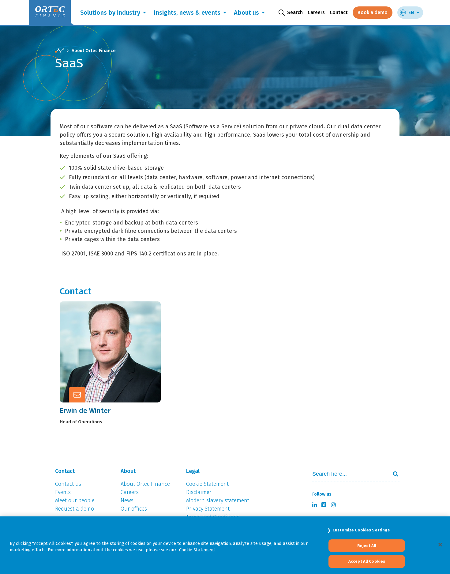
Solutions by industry (110, 12)
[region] (225, 545)
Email (115, 350)
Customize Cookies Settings (361, 530)
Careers (316, 12)
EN (411, 12)
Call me (117, 335)
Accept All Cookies (366, 561)
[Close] (440, 544)
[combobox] (347, 474)
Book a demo (373, 12)
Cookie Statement (197, 550)
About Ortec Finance (94, 50)
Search (393, 474)
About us (246, 12)
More (114, 365)
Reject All (366, 545)
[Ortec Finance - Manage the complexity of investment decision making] (59, 50)
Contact (339, 12)
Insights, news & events (187, 12)
